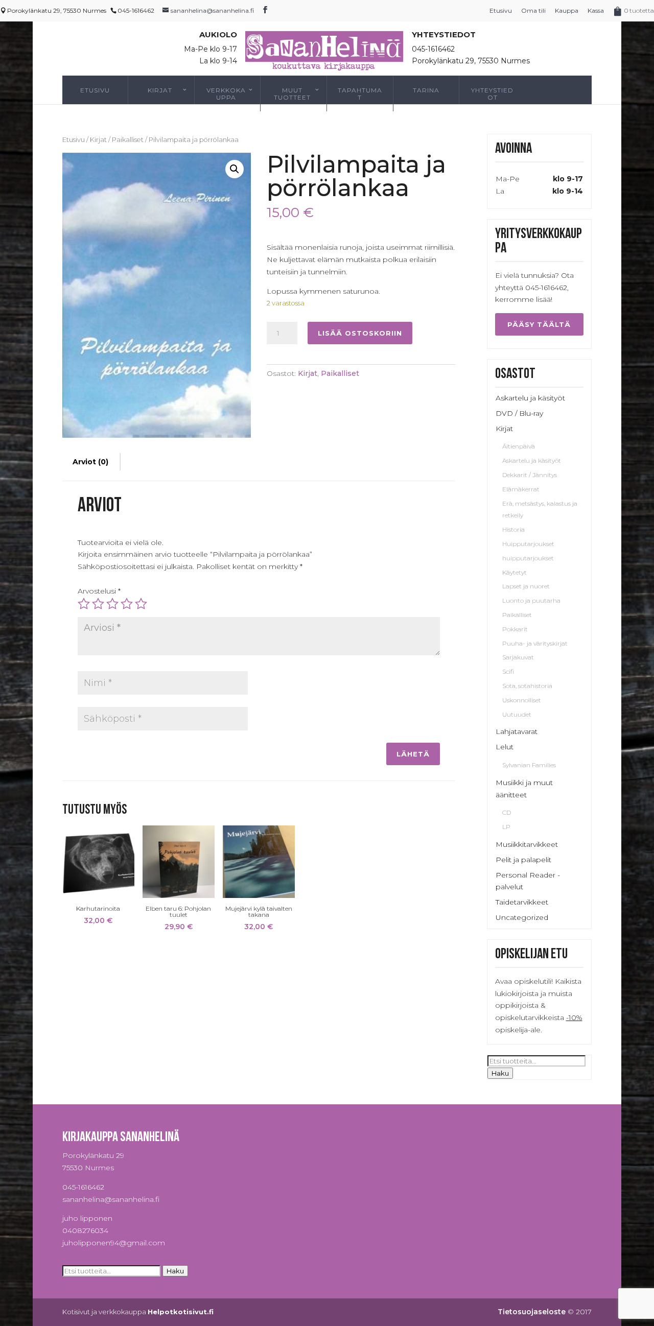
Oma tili (533, 10)
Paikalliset (128, 140)
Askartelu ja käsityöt (530, 397)
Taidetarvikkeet (522, 902)
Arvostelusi (99, 591)
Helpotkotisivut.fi (181, 1312)
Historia (513, 529)
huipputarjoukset (528, 558)
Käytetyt (514, 572)
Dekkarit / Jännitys (529, 475)
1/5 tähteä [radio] (84, 604)
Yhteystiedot (492, 93)
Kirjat (160, 90)
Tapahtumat (360, 93)
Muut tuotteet (292, 93)
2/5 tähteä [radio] (98, 604)
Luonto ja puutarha (531, 600)
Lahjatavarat (517, 731)
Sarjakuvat (518, 657)
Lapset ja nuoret (526, 586)
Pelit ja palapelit (523, 859)
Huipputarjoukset (528, 544)
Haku (500, 1073)
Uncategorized (522, 917)
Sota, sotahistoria (527, 686)
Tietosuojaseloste (532, 1311)
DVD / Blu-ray (519, 413)
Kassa (596, 10)
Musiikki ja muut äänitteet (524, 788)
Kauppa (566, 10)
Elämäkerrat (521, 489)
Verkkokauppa (226, 93)
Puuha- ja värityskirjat (535, 643)
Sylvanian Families (529, 765)
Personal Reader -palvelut (528, 881)
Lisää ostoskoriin (360, 333)
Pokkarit (515, 629)
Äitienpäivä (518, 446)
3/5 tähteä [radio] (112, 604)
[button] (234, 169)
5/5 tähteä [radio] (141, 604)
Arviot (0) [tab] (90, 461)
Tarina (426, 90)
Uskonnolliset (521, 700)
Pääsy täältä (539, 324)
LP (506, 827)
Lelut (504, 746)
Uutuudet (516, 714)
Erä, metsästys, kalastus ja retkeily (539, 509)
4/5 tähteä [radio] (127, 604)
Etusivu (500, 10)
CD (506, 812)
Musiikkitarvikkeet (527, 844)
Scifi (508, 671)
